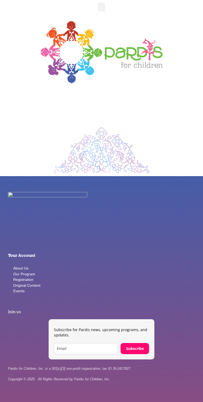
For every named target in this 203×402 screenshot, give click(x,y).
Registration (23, 279)
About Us (21, 268)
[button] (101, 7)
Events (19, 291)
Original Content (26, 285)
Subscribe (135, 348)
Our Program (24, 274)
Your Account (21, 255)
